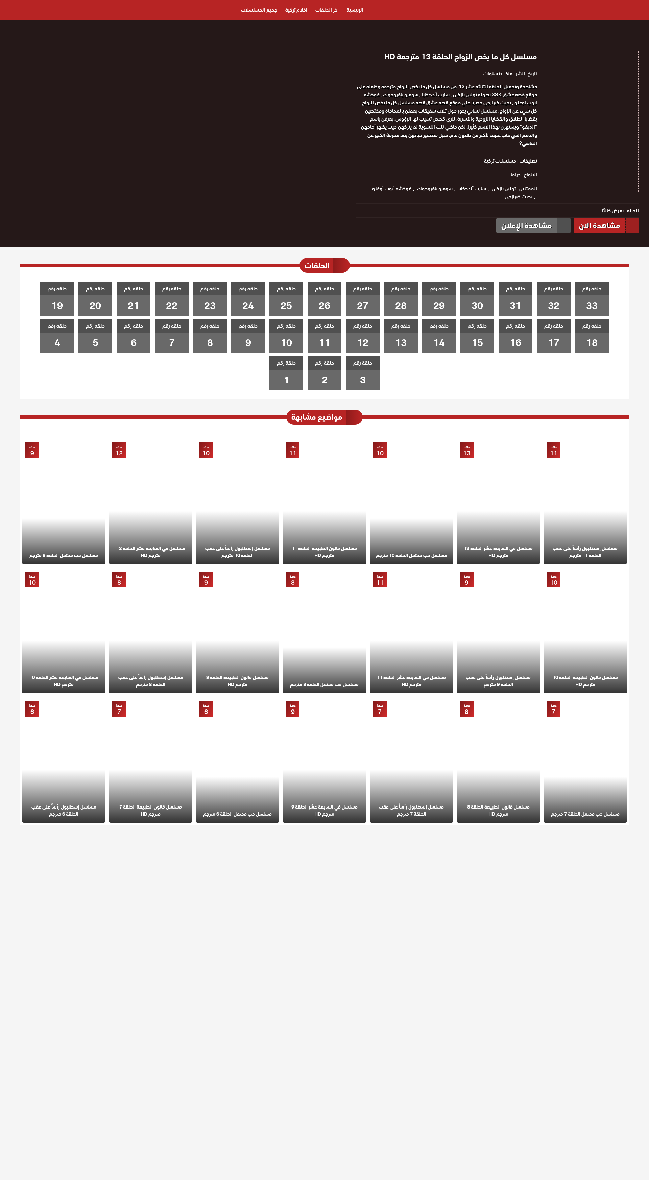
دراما (516, 174)
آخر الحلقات (327, 10)
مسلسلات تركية (500, 161)
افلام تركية (296, 10)
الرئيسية (355, 10)
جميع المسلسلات (259, 10)
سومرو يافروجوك (435, 188)
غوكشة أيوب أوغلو (391, 188)
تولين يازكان (504, 188)
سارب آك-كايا (472, 188)
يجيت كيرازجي (518, 196)
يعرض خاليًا (613, 210)
